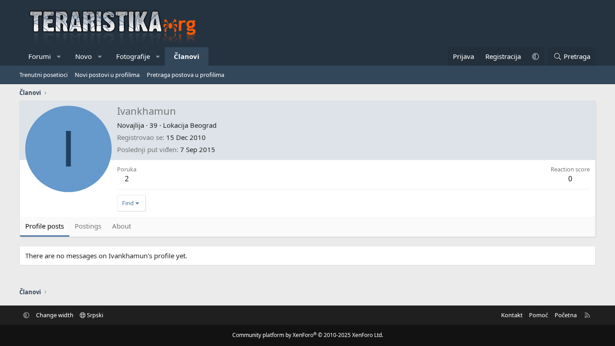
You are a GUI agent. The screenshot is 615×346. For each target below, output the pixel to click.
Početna (566, 315)
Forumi (39, 56)
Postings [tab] (88, 225)
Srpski (94, 315)
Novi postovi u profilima (107, 75)
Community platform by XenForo (307, 335)
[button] (59, 56)
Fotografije (133, 56)
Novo (83, 56)
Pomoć (538, 315)
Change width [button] (54, 315)
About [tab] (121, 225)
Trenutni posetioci (43, 75)
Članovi (186, 56)
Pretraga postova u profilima (185, 75)
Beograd (203, 125)
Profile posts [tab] (44, 225)
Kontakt (512, 315)
